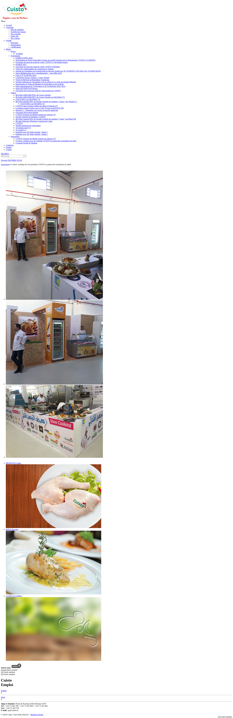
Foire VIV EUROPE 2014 (26, 75)
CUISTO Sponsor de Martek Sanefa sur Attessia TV (36, 115)
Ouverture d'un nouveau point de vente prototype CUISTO (38, 91)
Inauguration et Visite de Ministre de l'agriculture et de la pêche (40, 84)
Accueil (9, 25)
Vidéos (13, 93)
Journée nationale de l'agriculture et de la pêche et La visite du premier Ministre (46, 82)
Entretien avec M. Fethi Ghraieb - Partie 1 (32, 132)
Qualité (8, 40)
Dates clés (14, 36)
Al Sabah (19, 54)
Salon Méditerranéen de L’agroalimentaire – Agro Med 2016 (39, 73)
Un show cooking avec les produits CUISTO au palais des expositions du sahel (46, 141)
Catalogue (10, 145)
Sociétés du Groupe (18, 32)
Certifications (16, 47)
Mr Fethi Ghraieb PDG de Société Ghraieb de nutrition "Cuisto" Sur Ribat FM (46, 119)
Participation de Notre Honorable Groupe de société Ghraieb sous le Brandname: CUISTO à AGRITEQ (56, 60)
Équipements (16, 45)
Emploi (8, 147)
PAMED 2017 (21, 64)
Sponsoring (15, 136)
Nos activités (16, 34)
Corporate (9, 27)
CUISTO (19, 123)
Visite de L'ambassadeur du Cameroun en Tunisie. (35, 69)
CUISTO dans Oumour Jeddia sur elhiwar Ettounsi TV (37, 106)
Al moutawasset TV (23, 128)
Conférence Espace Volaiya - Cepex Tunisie (32, 78)
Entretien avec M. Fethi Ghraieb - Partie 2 (32, 134)
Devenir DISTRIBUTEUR (11, 160)
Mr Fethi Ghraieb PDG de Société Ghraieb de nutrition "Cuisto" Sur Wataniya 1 (46, 102)
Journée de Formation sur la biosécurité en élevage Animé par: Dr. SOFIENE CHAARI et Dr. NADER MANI (58, 71)
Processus (14, 43)
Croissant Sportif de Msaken (26, 143)
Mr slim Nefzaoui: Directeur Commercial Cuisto (34, 121)
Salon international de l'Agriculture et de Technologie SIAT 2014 (40, 86)
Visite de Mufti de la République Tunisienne (32, 80)
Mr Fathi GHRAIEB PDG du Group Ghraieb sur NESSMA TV (40, 97)
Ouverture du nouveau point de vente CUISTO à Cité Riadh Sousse (42, 62)
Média (8, 49)
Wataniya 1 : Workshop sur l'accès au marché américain (37, 110)
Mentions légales (36, 715)
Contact (9, 150)
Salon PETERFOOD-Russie (27, 88)
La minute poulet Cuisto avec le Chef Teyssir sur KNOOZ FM (40, 108)
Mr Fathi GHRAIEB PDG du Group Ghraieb (33, 95)
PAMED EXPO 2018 (24, 58)
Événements (15, 56)
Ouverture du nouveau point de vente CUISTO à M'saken (38, 67)
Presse (13, 51)
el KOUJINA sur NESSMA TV (28, 99)
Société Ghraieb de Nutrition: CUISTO (31, 117)
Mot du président (17, 30)
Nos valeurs (15, 38)
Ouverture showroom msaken (27, 112)
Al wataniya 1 (21, 130)
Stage (3, 697)
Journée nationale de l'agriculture (28, 126)
